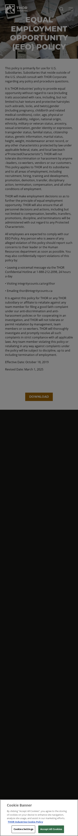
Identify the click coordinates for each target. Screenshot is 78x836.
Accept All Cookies (51, 829)
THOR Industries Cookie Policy (25, 821)
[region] (39, 817)
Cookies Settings (23, 829)
